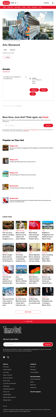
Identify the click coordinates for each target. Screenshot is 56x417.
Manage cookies (7, 400)
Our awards (6, 372)
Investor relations (7, 369)
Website (44, 90)
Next (51, 25)
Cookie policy (6, 386)
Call (33, 94)
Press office (6, 367)
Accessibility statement (8, 389)
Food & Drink (17, 7)
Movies (32, 382)
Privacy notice (6, 380)
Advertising (33, 369)
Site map (5, 406)
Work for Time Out (7, 375)
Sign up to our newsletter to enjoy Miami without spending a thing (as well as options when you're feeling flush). (27, 121)
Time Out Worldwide (35, 379)
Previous (4, 25)
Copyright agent (7, 394)
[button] (26, 77)
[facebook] (4, 357)
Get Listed (32, 367)
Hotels (40, 7)
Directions (34, 90)
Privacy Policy (34, 129)
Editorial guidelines (8, 378)
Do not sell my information (9, 383)
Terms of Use (26, 129)
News (4, 7)
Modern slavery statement (9, 397)
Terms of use (6, 391)
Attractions (34, 7)
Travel (28, 7)
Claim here (19, 106)
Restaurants (33, 387)
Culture (23, 7)
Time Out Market (34, 372)
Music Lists (33, 384)
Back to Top (29, 321)
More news (28, 312)
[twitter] (8, 357)
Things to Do (10, 7)
